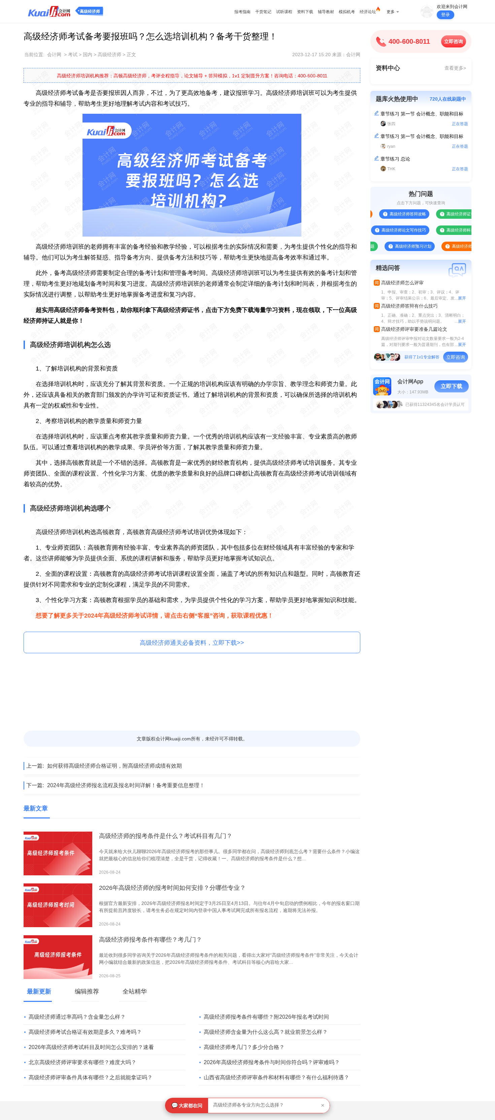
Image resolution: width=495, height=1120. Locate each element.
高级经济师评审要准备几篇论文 (414, 329)
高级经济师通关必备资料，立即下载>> (192, 642)
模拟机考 (347, 11)
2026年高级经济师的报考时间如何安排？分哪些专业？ (172, 887)
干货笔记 (263, 11)
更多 (391, 11)
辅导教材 (326, 11)
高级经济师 (90, 11)
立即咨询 (453, 41)
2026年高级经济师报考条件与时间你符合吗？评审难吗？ (272, 1062)
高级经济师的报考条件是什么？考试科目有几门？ (165, 836)
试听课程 (284, 11)
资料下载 (305, 11)
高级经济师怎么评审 (402, 282)
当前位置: (34, 54)
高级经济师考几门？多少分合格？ (244, 1047)
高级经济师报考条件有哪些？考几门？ (150, 939)
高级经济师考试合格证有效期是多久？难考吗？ (85, 1032)
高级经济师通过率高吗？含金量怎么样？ (77, 1017)
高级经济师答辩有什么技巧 (409, 306)
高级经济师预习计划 (391, 246)
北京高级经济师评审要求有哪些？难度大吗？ (82, 1062)
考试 (72, 54)
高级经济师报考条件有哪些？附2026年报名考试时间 (266, 1017)
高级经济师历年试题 (448, 246)
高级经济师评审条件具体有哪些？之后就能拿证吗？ (91, 1077)
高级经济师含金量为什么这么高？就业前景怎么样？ (266, 1032)
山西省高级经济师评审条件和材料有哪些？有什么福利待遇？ (276, 1077)
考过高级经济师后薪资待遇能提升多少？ (255, 1105)
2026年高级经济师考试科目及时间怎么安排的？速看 (91, 1047)
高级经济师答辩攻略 (386, 214)
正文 (131, 54)
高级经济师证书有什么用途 (449, 214)
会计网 (54, 54)
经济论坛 (368, 11)
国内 (87, 54)
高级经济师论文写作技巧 (382, 230)
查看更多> (455, 68)
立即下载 (451, 386)
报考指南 (242, 11)
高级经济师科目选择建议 (447, 230)
